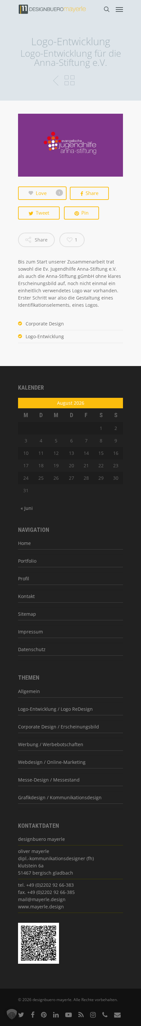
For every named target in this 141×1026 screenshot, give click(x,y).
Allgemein (29, 691)
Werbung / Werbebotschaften (50, 744)
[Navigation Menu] (119, 9)
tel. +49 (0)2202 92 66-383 (46, 885)
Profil (23, 578)
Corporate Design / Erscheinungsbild (58, 727)
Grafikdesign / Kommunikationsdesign (60, 797)
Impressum (30, 632)
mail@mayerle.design (42, 899)
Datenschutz (32, 649)
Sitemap (27, 614)
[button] (12, 1014)
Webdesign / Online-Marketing (52, 762)
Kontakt (26, 596)
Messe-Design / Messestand (49, 780)
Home (24, 543)
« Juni (27, 508)
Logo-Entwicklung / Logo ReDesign (55, 709)
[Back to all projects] (69, 81)
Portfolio (27, 561)
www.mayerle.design (41, 906)
